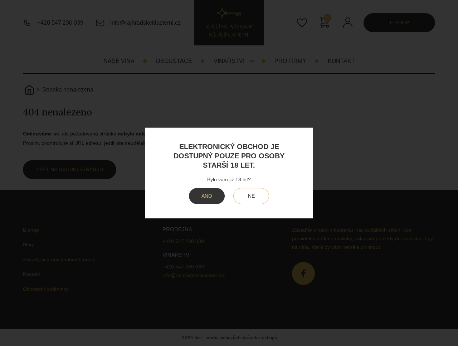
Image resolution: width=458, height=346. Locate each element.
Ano (206, 196)
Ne (251, 196)
